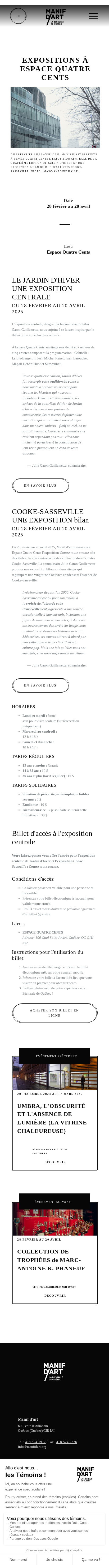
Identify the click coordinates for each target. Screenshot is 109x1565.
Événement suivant (53, 1202)
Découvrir (55, 1162)
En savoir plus (40, 485)
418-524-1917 (35, 1442)
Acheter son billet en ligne (54, 1013)
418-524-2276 (66, 1442)
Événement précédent (56, 1056)
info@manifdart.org (32, 1447)
